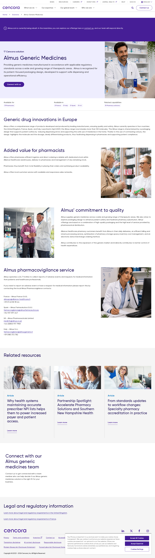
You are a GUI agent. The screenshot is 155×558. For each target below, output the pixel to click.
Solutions (16, 15)
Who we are (87, 8)
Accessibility (63, 538)
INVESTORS (91, 2)
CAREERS (76, 2)
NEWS (52, 2)
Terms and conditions (21, 538)
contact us (88, 28)
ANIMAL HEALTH (108, 2)
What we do (29, 8)
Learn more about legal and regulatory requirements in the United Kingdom (35, 513)
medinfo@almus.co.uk (13, 321)
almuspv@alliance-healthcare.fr (17, 299)
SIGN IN (133, 2)
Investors (36, 538)
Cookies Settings (137, 549)
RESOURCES (63, 2)
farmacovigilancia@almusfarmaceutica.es (21, 310)
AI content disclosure (32, 542)
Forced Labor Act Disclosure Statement (54, 547)
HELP (123, 2)
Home (5, 15)
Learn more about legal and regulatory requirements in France (30, 519)
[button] (132, 8)
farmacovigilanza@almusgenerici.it (18, 332)
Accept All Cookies (137, 538)
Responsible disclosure (52, 542)
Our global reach (67, 8)
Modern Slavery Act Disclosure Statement (19, 547)
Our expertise (47, 8)
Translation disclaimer (12, 542)
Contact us (50, 538)
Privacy (6, 538)
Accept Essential (137, 544)
